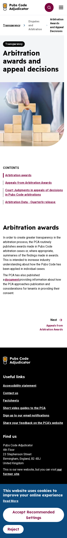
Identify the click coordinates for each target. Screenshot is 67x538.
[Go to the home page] (16, 7)
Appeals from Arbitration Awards (28, 182)
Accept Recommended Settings (33, 515)
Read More (10, 501)
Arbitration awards (18, 175)
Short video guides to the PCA (24, 408)
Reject (13, 529)
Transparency (11, 25)
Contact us (10, 393)
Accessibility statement (19, 385)
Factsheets (11, 400)
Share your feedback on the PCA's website (33, 423)
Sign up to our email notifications (26, 415)
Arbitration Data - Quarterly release (30, 202)
